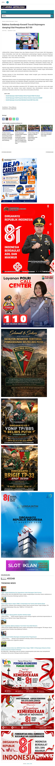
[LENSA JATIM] (13, 7)
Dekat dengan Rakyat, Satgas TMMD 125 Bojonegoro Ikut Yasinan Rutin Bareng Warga (23, 603)
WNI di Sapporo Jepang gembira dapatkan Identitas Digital (16, 614)
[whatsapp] (14, 119)
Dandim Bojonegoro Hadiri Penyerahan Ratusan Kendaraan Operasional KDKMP (24, 97)
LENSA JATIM (29, 763)
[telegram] (17, 119)
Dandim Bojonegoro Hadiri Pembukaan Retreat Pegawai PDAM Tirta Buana (23, 95)
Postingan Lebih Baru (6, 152)
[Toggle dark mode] (7, 2)
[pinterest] (10, 119)
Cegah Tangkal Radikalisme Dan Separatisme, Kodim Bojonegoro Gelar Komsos (21, 592)
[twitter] (7, 119)
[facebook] (3, 119)
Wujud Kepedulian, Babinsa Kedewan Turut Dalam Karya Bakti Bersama (19, 625)
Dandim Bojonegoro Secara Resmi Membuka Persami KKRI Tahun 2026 (22, 100)
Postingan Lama (49, 152)
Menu (3, 2)
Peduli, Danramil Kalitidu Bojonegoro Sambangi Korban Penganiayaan (19, 637)
